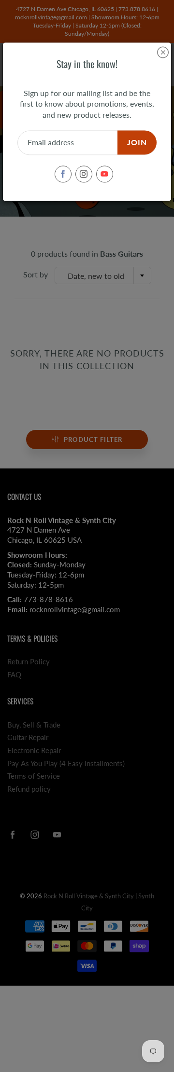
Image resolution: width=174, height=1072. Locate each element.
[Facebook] (63, 173)
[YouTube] (104, 173)
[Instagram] (83, 173)
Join (137, 142)
